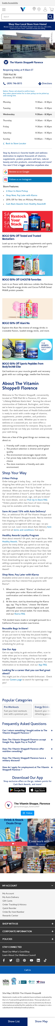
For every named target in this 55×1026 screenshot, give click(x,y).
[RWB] (40, 982)
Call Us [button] (27, 970)
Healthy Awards (9, 542)
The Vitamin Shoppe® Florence (26, 62)
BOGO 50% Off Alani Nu (16, 323)
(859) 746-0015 (10, 84)
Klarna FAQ (20, 614)
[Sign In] (46, 9)
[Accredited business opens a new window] (22, 982)
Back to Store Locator (16, 144)
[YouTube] (31, 960)
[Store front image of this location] (27, 44)
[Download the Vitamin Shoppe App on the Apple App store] (38, 790)
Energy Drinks (42, 707)
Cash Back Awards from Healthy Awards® (26, 204)
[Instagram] (17, 960)
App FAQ (42, 665)
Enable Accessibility (10, 3)
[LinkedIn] (38, 960)
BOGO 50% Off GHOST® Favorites (21, 279)
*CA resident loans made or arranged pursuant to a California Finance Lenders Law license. (27, 539)
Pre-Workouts (11, 707)
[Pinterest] (24, 960)
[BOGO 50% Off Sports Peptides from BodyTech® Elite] (27, 349)
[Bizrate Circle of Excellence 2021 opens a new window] (13, 981)
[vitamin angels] (32, 982)
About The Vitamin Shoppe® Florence (20, 386)
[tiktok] (45, 960)
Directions (43, 84)
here (49, 527)
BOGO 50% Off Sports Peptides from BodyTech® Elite (22, 365)
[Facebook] (4, 960)
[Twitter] (10, 960)
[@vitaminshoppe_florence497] (9, 805)
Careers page (16, 680)
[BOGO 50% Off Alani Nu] (27, 309)
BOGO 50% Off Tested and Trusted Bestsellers (21, 237)
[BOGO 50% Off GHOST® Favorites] (27, 265)
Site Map (6, 993)
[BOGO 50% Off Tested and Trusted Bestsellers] (27, 221)
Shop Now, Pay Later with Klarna (21, 195)
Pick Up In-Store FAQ (37, 500)
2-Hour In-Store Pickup (17, 191)
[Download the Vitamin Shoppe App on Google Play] (17, 790)
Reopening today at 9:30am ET (18, 70)
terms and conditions (24, 530)
